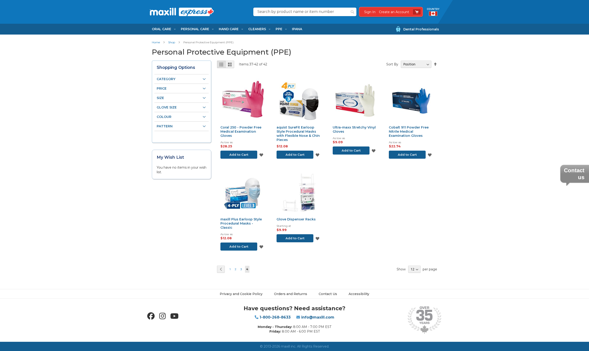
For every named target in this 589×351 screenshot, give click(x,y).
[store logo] (198, 12)
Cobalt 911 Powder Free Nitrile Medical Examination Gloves (409, 131)
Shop (172, 42)
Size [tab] (160, 98)
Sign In (369, 12)
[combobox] (305, 11)
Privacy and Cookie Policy (241, 294)
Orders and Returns (290, 294)
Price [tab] (162, 88)
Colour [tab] (164, 117)
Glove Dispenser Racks (296, 219)
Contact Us (328, 294)
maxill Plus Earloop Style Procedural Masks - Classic (241, 223)
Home (156, 42)
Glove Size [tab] (167, 107)
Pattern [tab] (165, 126)
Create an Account (394, 12)
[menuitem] (162, 29)
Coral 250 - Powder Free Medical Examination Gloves (240, 131)
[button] (261, 155)
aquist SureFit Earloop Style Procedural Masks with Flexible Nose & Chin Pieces (298, 133)
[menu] (227, 29)
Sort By (392, 64)
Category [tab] (166, 79)
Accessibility (359, 294)
